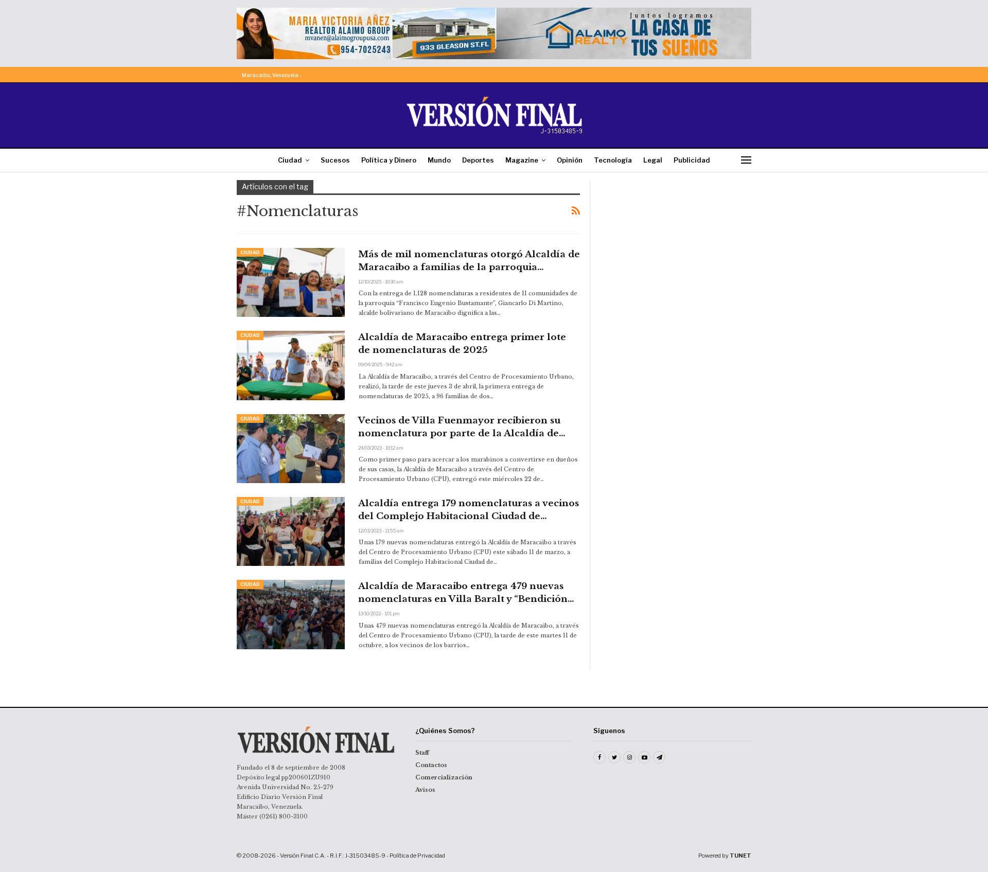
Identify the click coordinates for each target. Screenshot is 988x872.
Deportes (478, 160)
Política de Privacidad (417, 855)
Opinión (570, 160)
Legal (652, 160)
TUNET (740, 855)
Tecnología (613, 160)
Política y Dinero (388, 160)
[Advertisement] (678, 244)
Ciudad (290, 160)
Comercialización (443, 777)
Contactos (431, 765)
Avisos (425, 789)
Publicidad (692, 160)
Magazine (521, 160)
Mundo (439, 160)
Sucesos (335, 160)
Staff (422, 752)
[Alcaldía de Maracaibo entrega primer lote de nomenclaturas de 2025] (291, 365)
